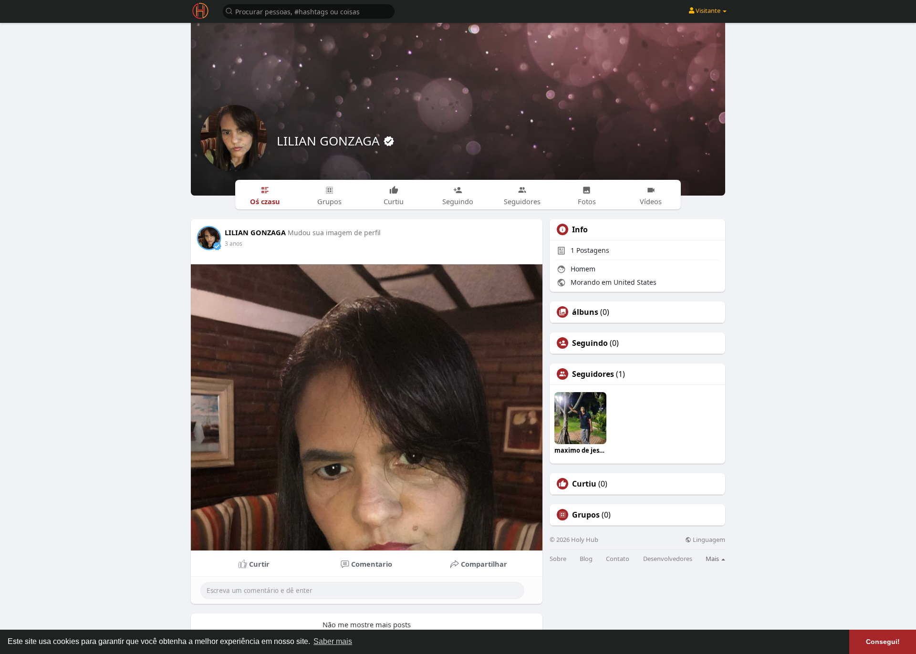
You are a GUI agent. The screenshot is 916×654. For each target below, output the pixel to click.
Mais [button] (713, 558)
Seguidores (593, 374)
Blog (586, 559)
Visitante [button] (708, 10)
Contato (617, 559)
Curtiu (584, 484)
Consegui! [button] (883, 641)
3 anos (233, 243)
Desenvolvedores (667, 559)
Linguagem (708, 540)
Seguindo (590, 343)
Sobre (558, 559)
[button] (308, 11)
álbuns (585, 312)
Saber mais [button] (332, 641)
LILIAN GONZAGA (330, 140)
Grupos (586, 515)
